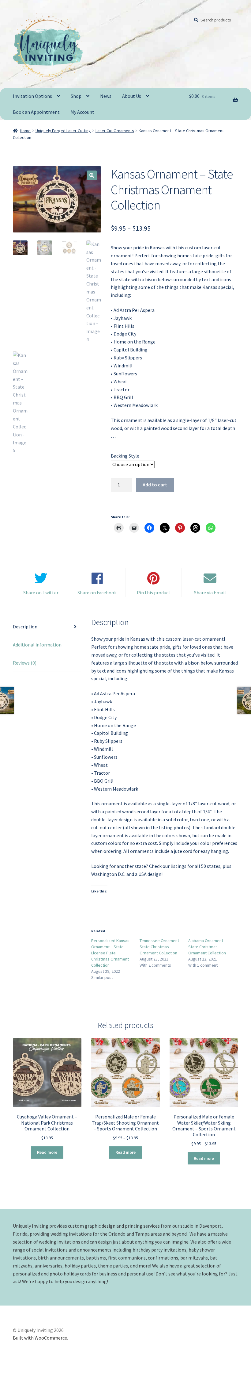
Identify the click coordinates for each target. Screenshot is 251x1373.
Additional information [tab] (37, 645)
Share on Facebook (97, 592)
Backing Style (125, 456)
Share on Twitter (40, 592)
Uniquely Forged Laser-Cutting (63, 130)
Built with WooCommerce (40, 1338)
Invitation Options (32, 96)
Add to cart (155, 484)
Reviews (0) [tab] (24, 663)
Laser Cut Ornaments (115, 130)
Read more (47, 1152)
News (105, 96)
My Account (82, 112)
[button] (92, 175)
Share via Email (210, 592)
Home (25, 130)
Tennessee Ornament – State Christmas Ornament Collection (161, 947)
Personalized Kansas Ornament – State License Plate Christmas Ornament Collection (110, 953)
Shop (76, 96)
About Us (131, 96)
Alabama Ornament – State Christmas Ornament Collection (207, 947)
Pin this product (153, 592)
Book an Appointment (36, 112)
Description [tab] (25, 626)
